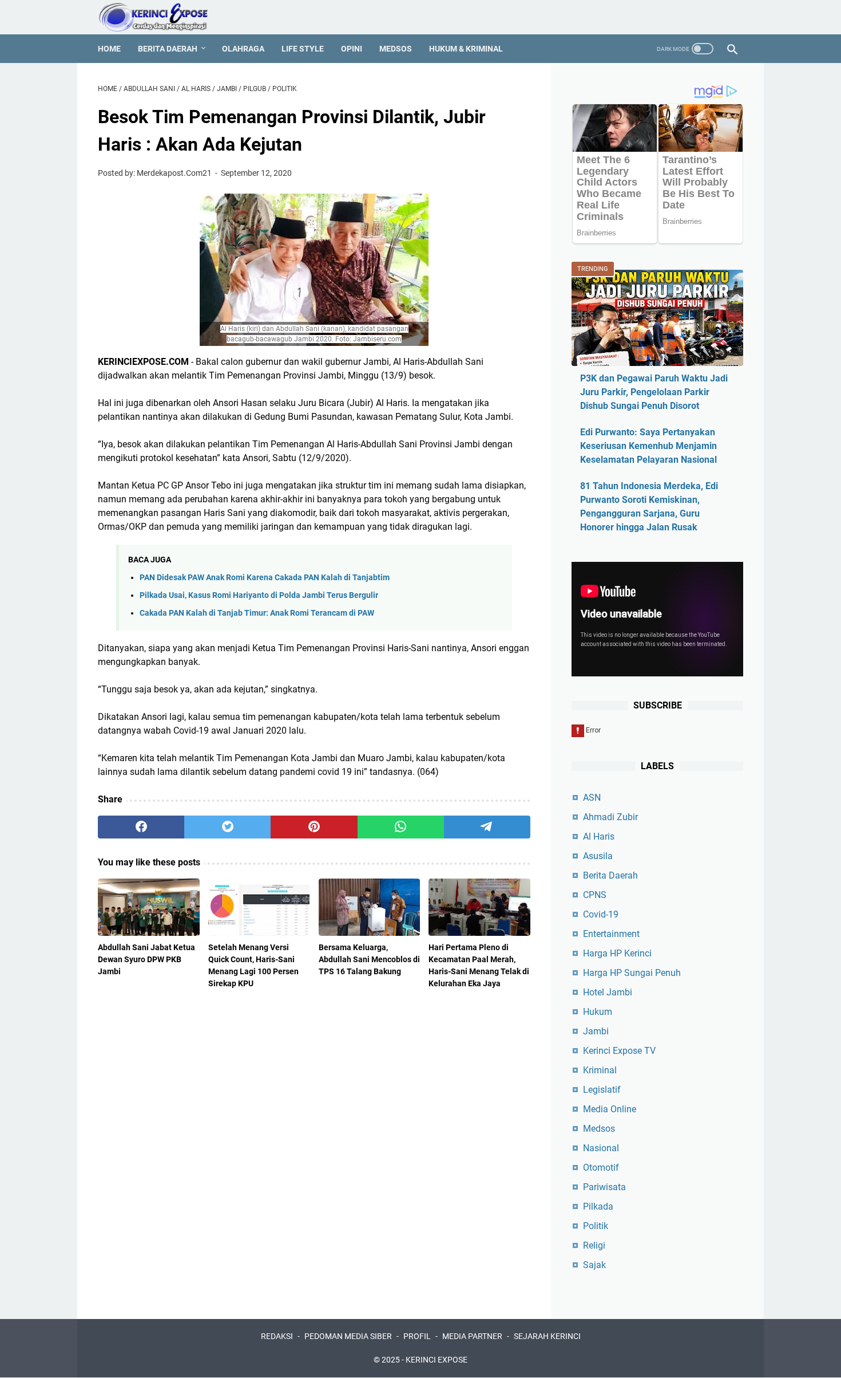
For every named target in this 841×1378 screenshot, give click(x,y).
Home (109, 48)
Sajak (594, 1264)
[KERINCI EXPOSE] (161, 17)
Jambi (596, 1031)
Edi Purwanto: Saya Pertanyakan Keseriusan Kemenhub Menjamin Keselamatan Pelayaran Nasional (648, 446)
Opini (351, 48)
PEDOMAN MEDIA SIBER (348, 1336)
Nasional (601, 1148)
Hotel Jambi (607, 992)
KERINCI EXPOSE (436, 1359)
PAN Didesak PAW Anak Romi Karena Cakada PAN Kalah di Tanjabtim (265, 577)
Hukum (597, 1011)
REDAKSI (277, 1336)
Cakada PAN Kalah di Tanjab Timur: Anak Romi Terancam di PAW (257, 613)
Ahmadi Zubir (610, 817)
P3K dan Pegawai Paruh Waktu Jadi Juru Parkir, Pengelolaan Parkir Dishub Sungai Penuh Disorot (654, 392)
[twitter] (227, 827)
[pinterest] (314, 827)
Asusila (598, 856)
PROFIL (417, 1336)
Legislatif (602, 1089)
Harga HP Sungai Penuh (632, 972)
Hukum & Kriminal (466, 48)
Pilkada (598, 1206)
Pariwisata (604, 1187)
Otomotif (601, 1167)
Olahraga (243, 48)
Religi (594, 1245)
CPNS (594, 894)
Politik (595, 1225)
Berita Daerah (167, 48)
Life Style (302, 48)
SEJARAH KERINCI (547, 1336)
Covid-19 (600, 914)
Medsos (395, 48)
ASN (592, 797)
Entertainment (611, 933)
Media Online (609, 1109)
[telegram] (487, 827)
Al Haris (598, 836)
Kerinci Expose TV (619, 1050)
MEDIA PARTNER (472, 1336)
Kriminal (600, 1070)
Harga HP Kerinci (617, 953)
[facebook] (141, 827)
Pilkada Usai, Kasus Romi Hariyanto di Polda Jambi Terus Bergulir (259, 595)
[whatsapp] (401, 827)
